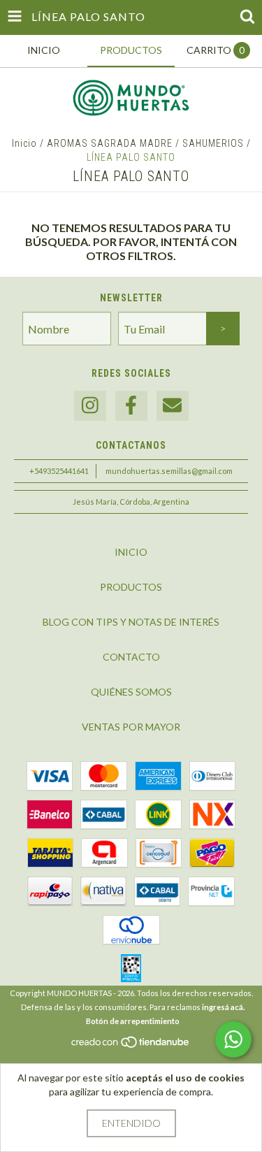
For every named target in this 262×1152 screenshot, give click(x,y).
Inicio (24, 143)
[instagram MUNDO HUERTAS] (90, 406)
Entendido (131, 1123)
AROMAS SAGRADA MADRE (110, 143)
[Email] (173, 406)
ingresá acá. (223, 1006)
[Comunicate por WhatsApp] (233, 1039)
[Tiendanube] (131, 1045)
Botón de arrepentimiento (133, 1020)
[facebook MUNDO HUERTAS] (131, 406)
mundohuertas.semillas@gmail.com (169, 470)
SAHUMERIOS (213, 143)
